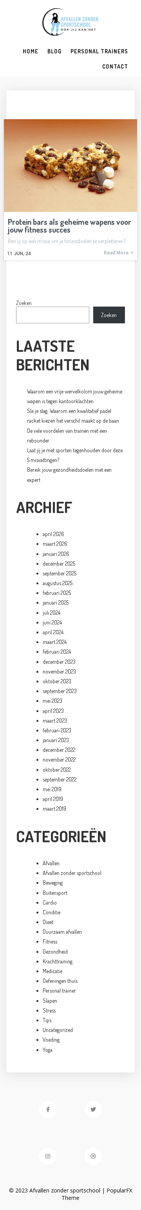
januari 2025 (56, 602)
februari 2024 (57, 651)
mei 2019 (52, 789)
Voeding (51, 1039)
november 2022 (59, 759)
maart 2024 (55, 642)
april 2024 (53, 632)
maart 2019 (54, 808)
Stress (49, 1010)
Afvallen (51, 863)
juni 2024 (52, 622)
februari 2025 (57, 592)
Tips (47, 1020)
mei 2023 (52, 700)
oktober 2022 (57, 769)
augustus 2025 (57, 583)
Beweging (53, 882)
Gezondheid (55, 951)
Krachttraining (57, 961)
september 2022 (59, 779)
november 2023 (59, 671)
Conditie (51, 912)
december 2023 (59, 661)
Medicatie (52, 971)
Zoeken (24, 303)
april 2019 (53, 798)
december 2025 (59, 563)
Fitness (50, 941)
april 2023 (53, 710)
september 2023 (60, 691)
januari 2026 (56, 553)
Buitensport (55, 892)
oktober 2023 (57, 681)
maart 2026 (55, 543)
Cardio (50, 902)
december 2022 (59, 749)
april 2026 (53, 534)
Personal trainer (59, 990)
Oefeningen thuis (60, 980)
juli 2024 (51, 612)
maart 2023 (55, 720)
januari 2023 (56, 740)
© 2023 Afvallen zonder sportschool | (58, 1190)
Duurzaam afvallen (62, 931)
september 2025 (59, 573)
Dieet (48, 922)
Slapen (50, 1000)
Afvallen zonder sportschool (72, 873)
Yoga (47, 1049)
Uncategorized (58, 1030)
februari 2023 (57, 730)
